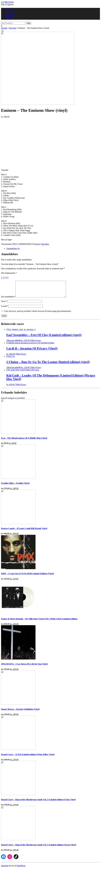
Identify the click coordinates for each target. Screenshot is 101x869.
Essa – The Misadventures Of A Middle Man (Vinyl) (24, 438)
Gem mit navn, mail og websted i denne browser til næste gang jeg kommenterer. (37, 311)
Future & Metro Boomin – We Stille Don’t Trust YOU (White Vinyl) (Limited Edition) (39, 619)
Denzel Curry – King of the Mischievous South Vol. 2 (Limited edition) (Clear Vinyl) (38, 799)
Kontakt (9, 16)
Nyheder (10, 9)
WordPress (21, 866)
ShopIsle (5, 866)
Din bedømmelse (9, 273)
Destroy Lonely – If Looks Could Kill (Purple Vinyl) (24, 528)
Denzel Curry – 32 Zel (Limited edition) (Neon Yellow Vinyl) (27, 754)
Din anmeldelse (8, 297)
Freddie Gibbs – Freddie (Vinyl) (15, 483)
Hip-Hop (12, 28)
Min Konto (11, 14)
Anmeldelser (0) (13, 248)
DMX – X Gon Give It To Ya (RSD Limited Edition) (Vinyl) (27, 573)
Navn (4, 301)
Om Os (9, 18)
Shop (8, 11)
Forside (4, 28)
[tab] (53, 248)
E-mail (4, 306)
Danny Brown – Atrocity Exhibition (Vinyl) (20, 709)
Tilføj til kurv (35, 340)
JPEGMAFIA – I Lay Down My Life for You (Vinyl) (24, 664)
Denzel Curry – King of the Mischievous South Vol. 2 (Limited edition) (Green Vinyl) (38, 845)
